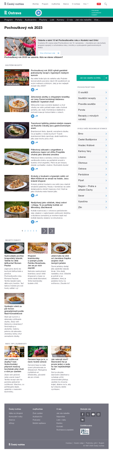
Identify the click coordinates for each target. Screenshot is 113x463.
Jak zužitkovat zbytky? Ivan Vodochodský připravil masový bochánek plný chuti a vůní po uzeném (14, 365)
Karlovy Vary (84, 151)
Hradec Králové (86, 145)
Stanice (66, 4)
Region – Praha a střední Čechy (87, 188)
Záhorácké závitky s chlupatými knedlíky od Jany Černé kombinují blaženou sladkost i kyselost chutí (50, 99)
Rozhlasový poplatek (64, 430)
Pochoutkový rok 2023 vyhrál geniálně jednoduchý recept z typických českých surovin (50, 72)
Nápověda (60, 417)
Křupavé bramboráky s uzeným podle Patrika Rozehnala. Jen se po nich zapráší (37, 262)
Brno (80, 133)
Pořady (18, 19)
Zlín (80, 207)
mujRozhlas (56, 4)
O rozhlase (76, 4)
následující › (44, 231)
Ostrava (82, 168)
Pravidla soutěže (86, 104)
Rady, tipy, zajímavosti (16, 344)
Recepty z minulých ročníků (88, 117)
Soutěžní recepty (87, 98)
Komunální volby (15, 417)
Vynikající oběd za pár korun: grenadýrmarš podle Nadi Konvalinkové (14, 310)
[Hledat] (106, 4)
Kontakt (59, 426)
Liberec (82, 157)
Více (97, 19)
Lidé (52, 19)
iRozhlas (36, 4)
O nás (70, 19)
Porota (81, 110)
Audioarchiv (96, 13)
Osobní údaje (79, 443)
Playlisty (43, 19)
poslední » (51, 231)
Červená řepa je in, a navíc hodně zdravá (37, 360)
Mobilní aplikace (39, 423)
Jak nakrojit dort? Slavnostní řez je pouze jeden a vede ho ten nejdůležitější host (60, 364)
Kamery (94, 15)
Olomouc (82, 163)
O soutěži (83, 92)
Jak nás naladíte (83, 19)
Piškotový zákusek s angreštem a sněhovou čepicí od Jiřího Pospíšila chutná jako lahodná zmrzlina (48, 152)
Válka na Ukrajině (16, 413)
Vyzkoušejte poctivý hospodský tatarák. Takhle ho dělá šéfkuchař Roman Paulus (14, 261)
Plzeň (81, 180)
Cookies (69, 443)
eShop (11, 423)
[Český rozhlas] (14, 4)
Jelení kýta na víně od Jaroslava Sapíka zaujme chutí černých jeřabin (61, 259)
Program (45, 4)
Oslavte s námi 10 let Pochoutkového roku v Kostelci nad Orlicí (68, 40)
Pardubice (83, 174)
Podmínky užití (91, 443)
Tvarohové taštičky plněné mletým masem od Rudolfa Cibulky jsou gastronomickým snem (51, 125)
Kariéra (59, 423)
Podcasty (36, 420)
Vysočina (83, 201)
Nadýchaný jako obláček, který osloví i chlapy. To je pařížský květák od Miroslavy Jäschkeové (49, 205)
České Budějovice (87, 139)
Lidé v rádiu (61, 420)
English (101, 443)
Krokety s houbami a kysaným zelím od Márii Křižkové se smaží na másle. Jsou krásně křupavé (49, 178)
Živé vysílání (38, 413)
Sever (81, 195)
